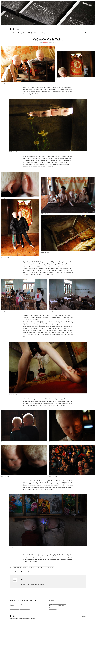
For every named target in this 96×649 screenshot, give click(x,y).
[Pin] (21, 571)
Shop (43, 33)
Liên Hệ (36, 33)
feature (32, 567)
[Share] (15, 571)
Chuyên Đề (46, 42)
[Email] (28, 571)
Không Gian (21, 33)
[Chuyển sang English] (47, 33)
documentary (17, 567)
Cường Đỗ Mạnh (27, 555)
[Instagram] (80, 33)
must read (39, 567)
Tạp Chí (13, 33)
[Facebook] (78, 33)
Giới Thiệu (30, 33)
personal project (49, 567)
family (25, 567)
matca (41, 42)
